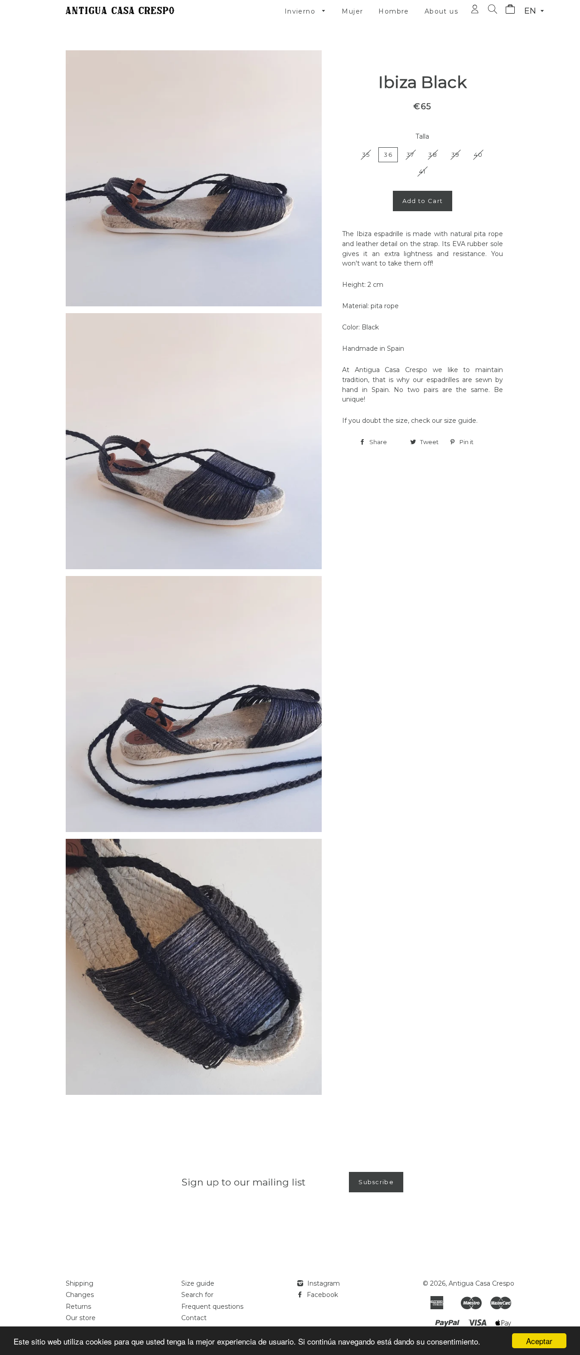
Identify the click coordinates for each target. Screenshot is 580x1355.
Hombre (393, 11)
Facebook (321, 1295)
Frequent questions (212, 1306)
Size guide (197, 1283)
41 (422, 171)
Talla (422, 136)
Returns (78, 1306)
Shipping (79, 1283)
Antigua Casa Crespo (481, 1283)
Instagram (322, 1283)
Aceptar (539, 1340)
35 (366, 154)
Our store (81, 1318)
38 (432, 154)
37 (410, 154)
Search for (197, 1295)
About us (441, 11)
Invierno (301, 11)
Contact (194, 1318)
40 (478, 154)
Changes (80, 1295)
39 (455, 154)
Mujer (352, 11)
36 (388, 154)
